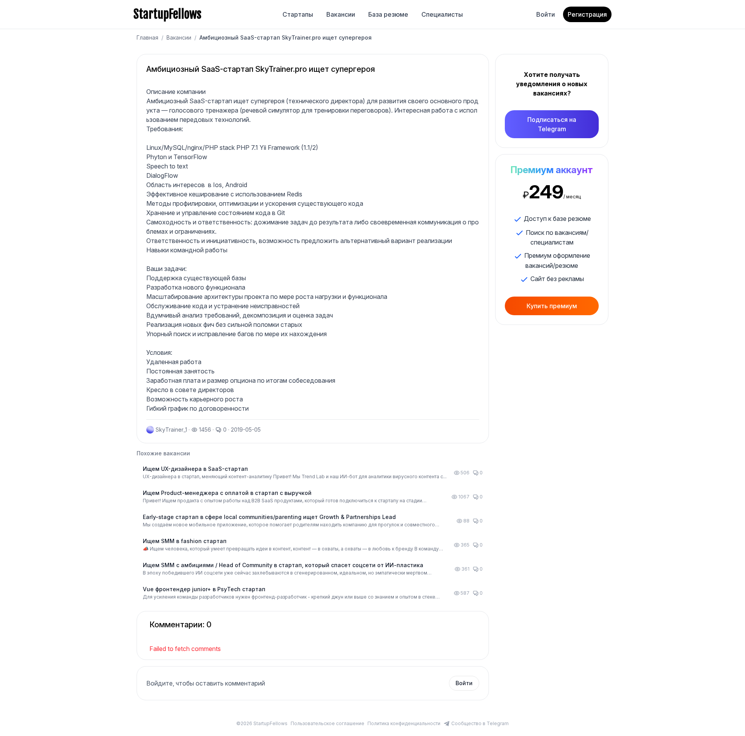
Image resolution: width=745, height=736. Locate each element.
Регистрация (587, 14)
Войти (545, 14)
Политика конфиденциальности (403, 723)
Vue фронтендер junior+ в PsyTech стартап (204, 589)
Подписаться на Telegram (551, 124)
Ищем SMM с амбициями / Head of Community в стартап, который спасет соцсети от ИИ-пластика (283, 565)
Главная (147, 37)
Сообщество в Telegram (480, 723)
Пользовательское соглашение (327, 723)
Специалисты (442, 14)
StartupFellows (167, 14)
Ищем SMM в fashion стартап (185, 541)
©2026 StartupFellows (262, 723)
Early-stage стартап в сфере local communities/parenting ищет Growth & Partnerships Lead (269, 517)
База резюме (388, 14)
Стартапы (297, 14)
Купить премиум (552, 306)
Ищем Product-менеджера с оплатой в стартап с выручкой (227, 493)
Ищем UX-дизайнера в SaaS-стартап (195, 468)
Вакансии (340, 14)
